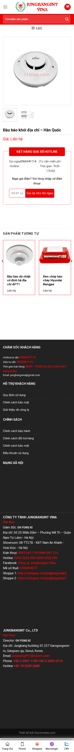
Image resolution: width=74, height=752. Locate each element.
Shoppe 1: (35, 573)
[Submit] (67, 19)
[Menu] (5, 7)
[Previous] (9, 71)
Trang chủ (7, 748)
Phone (22, 748)
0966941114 (28, 161)
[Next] (64, 71)
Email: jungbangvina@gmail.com (21, 375)
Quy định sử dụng (14, 395)
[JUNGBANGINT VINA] (37, 7)
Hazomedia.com (44, 733)
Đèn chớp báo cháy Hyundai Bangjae (52, 280)
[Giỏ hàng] (67, 7)
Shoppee (37, 748)
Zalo (66, 748)
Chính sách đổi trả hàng (18, 438)
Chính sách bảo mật (16, 402)
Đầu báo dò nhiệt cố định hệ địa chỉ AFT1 (18, 280)
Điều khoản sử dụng (16, 453)
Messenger (52, 748)
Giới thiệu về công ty (16, 410)
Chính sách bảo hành (16, 431)
